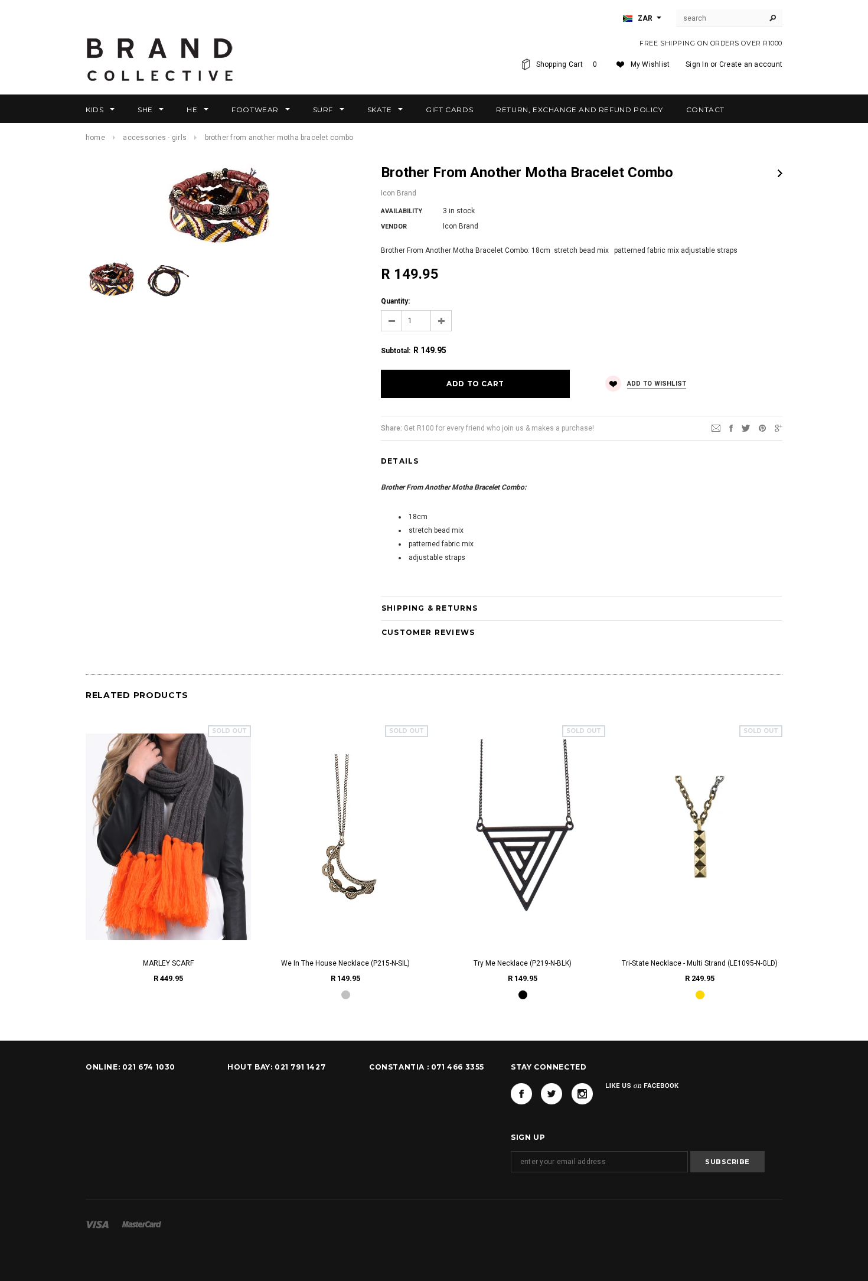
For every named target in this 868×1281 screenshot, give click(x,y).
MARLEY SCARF (168, 963)
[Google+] (778, 427)
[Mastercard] (141, 1224)
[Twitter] (746, 427)
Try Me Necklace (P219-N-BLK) (523, 963)
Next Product (780, 173)
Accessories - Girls (155, 137)
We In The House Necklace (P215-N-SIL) (345, 963)
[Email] (716, 427)
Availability (401, 211)
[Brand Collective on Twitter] (551, 1093)
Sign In (697, 64)
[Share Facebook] (731, 427)
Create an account (750, 64)
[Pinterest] (762, 427)
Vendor (394, 226)
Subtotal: (395, 351)
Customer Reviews (428, 632)
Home (95, 137)
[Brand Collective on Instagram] (582, 1093)
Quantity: (395, 301)
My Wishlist (650, 64)
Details (400, 461)
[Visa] (97, 1224)
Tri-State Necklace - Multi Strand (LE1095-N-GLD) (700, 963)
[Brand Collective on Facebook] (521, 1093)
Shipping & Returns (429, 608)
